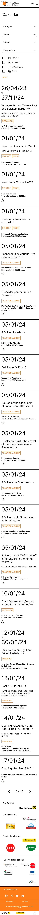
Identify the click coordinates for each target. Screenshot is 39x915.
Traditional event (11, 263)
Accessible (16, 62)
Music (16, 156)
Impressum (25, 901)
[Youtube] (17, 896)
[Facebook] (6, 896)
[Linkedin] (22, 896)
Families (15, 58)
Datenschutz (9, 901)
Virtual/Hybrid (17, 67)
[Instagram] (11, 896)
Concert (6, 156)
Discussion (7, 121)
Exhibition (7, 659)
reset (4, 77)
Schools (15, 71)
